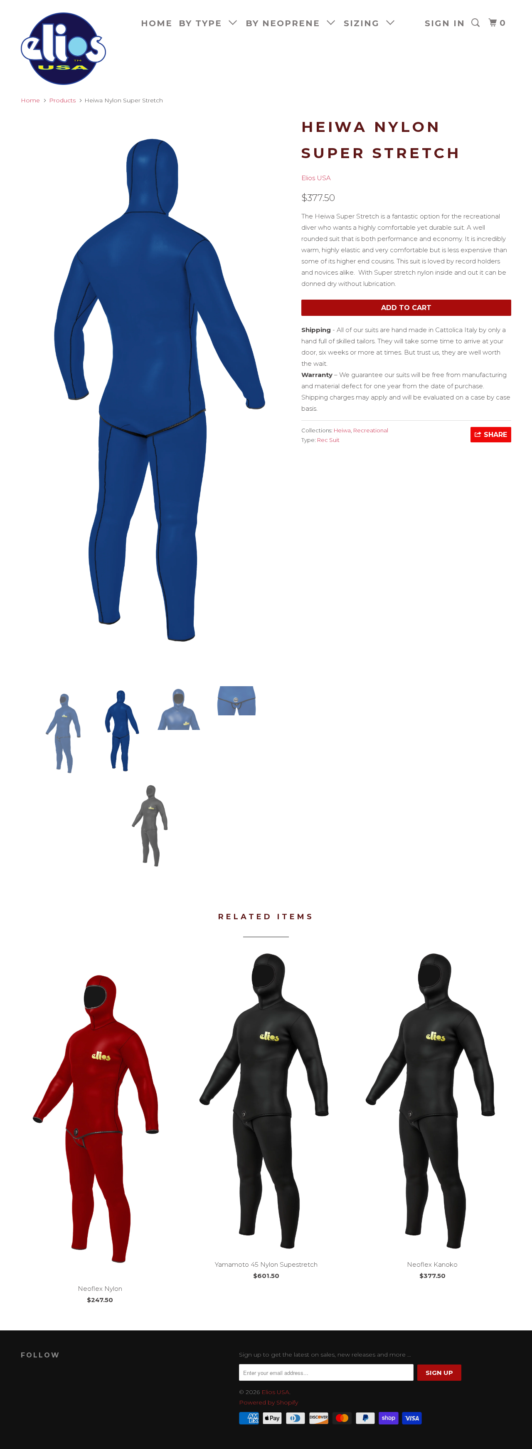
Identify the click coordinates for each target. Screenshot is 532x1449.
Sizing (365, 23)
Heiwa (342, 430)
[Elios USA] (63, 48)
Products (62, 100)
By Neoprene (286, 23)
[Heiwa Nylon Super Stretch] (157, 396)
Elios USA (316, 178)
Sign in (445, 23)
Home (156, 23)
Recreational (370, 430)
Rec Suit (328, 440)
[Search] (477, 23)
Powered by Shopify (268, 1402)
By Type (204, 23)
